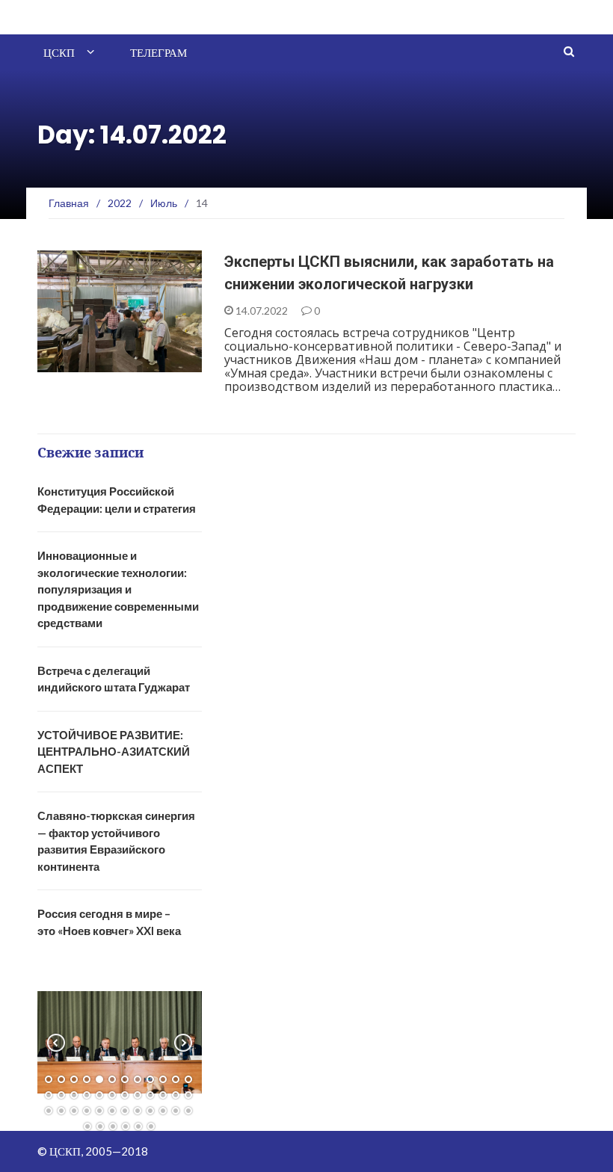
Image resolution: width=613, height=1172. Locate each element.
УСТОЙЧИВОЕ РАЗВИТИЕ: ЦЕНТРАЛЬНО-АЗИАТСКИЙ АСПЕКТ (113, 751)
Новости (80, 363)
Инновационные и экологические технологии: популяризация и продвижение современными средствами (118, 589)
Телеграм (158, 53)
